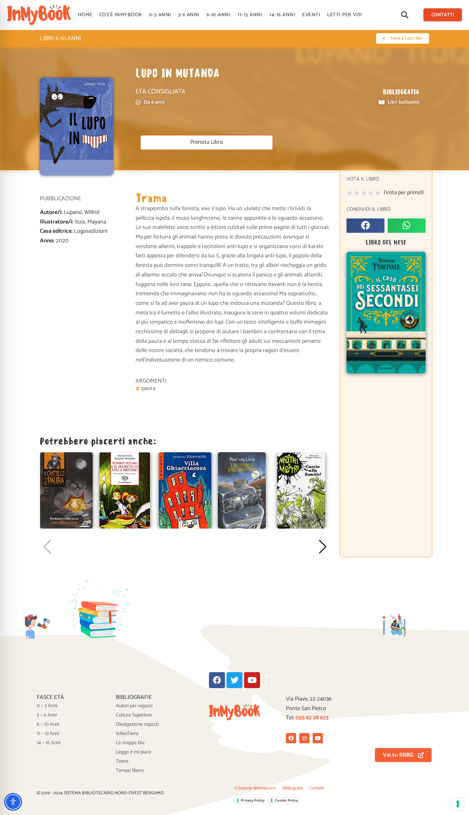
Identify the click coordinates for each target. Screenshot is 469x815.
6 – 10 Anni (48, 724)
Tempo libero (130, 771)
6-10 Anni (218, 15)
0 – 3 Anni (47, 706)
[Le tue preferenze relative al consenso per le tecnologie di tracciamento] (458, 804)
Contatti (316, 788)
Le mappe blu (130, 743)
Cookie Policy (286, 800)
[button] (404, 15)
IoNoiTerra (127, 734)
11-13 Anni (250, 15)
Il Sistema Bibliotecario (255, 788)
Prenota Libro (206, 142)
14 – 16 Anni (48, 743)
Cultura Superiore (134, 715)
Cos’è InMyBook (120, 15)
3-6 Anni (189, 15)
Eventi (311, 15)
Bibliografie (292, 788)
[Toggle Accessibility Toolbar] (13, 802)
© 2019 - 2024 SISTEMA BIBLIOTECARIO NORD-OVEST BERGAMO (100, 793)
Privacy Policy (252, 800)
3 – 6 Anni (47, 715)
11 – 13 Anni (48, 734)
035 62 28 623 (312, 718)
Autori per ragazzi (134, 706)
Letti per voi (344, 15)
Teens (122, 761)
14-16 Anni (282, 15)
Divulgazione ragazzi (137, 724)
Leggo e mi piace (133, 752)
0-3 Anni (160, 15)
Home (85, 15)
